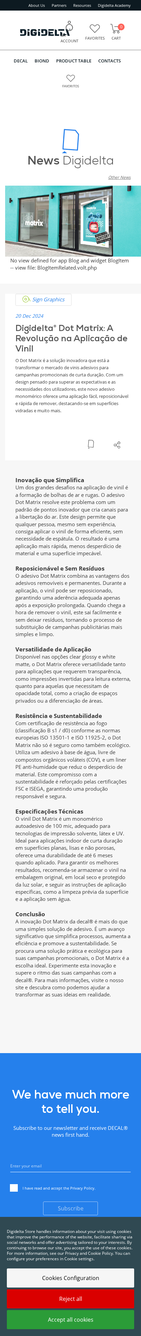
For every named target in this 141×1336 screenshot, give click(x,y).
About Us (36, 5)
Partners (59, 5)
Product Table (73, 61)
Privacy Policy (82, 1188)
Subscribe (71, 1208)
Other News (119, 177)
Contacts (109, 61)
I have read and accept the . (59, 1188)
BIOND (42, 61)
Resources (82, 5)
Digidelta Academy (114, 5)
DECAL (21, 61)
